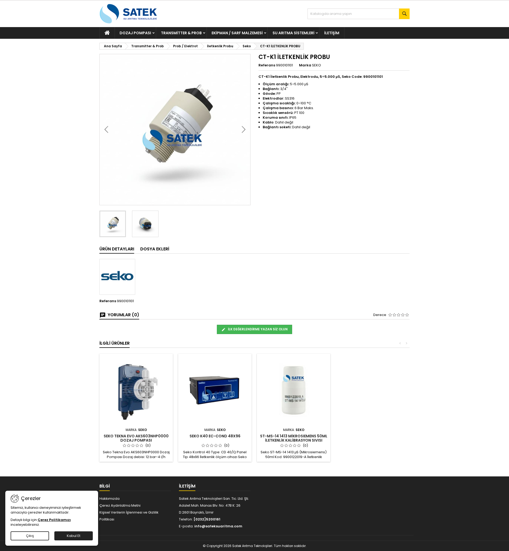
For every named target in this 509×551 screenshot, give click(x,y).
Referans (266, 65)
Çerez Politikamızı (54, 519)
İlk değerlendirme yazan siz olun (257, 329)
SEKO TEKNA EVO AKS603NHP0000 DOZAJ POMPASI (136, 438)
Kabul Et (73, 535)
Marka (305, 65)
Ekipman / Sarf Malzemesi (237, 33)
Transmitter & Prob (181, 33)
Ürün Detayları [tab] (116, 249)
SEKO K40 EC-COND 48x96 (215, 436)
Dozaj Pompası (135, 33)
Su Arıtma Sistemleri (293, 33)
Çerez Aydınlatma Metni (120, 505)
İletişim (331, 33)
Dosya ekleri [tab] (154, 249)
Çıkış (30, 535)
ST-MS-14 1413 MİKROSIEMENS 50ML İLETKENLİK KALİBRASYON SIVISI (293, 438)
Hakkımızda (109, 498)
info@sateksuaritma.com (218, 526)
